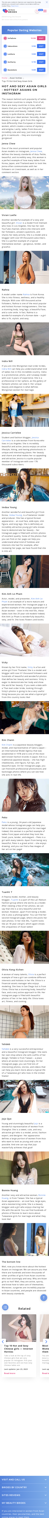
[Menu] (45, 11)
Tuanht (14, 899)
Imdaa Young (15, 515)
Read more (15, 6)
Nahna (26, 294)
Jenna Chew (36, 151)
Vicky (30, 667)
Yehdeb (5, 1049)
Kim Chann (7, 744)
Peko (4, 822)
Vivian (19, 223)
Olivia (31, 974)
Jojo (36, 1123)
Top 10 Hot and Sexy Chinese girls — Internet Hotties (18, 1348)
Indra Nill (6, 369)
